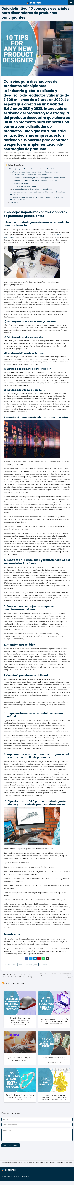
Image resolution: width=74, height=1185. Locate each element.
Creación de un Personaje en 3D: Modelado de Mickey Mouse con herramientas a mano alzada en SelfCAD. (55, 976)
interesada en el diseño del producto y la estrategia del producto (36, 113)
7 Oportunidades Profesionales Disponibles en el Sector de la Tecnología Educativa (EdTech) (19, 976)
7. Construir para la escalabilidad (24, 186)
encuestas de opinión (45, 502)
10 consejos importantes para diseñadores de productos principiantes (34, 169)
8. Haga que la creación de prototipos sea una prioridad (32, 189)
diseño (15, 964)
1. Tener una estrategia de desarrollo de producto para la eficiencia (35, 172)
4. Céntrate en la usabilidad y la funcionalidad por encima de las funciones (38, 178)
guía (35, 964)
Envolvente (14, 203)
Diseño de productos (25, 964)
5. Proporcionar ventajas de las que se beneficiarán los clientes (35, 181)
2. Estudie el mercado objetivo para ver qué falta (29, 175)
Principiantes (43, 964)
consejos (7, 964)
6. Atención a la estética (21, 183)
